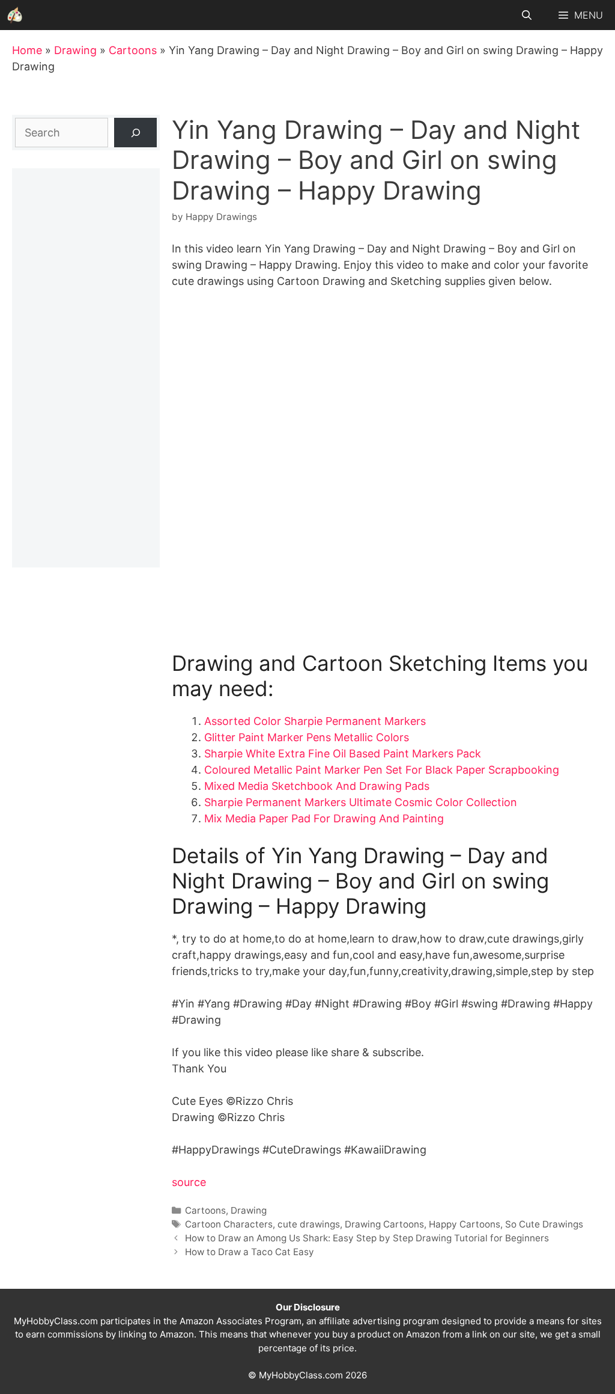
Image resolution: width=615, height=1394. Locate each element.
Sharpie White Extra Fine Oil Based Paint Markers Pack (342, 753)
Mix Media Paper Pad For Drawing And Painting (324, 818)
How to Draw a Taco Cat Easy (249, 1252)
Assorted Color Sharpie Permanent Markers (315, 721)
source (189, 1182)
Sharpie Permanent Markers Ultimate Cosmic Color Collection (360, 802)
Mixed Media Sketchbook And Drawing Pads (316, 786)
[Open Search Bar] (527, 15)
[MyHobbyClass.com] (15, 15)
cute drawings (308, 1224)
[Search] (135, 132)
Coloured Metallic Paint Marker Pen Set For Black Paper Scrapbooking (381, 769)
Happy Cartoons (464, 1224)
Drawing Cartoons (384, 1224)
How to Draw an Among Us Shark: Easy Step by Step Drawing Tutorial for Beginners (367, 1238)
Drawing (75, 50)
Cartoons (133, 50)
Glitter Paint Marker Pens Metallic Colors (306, 737)
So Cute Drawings (544, 1224)
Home (27, 50)
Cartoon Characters (229, 1224)
